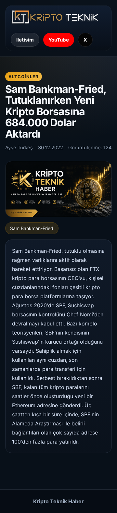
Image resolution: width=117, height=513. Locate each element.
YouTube (58, 40)
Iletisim (25, 40)
